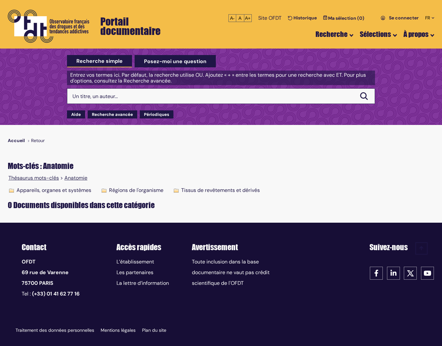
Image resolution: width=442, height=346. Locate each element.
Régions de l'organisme (136, 190)
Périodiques (156, 114)
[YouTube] (427, 272)
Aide (76, 114)
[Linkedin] (393, 272)
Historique (305, 18)
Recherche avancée (112, 114)
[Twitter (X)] (410, 272)
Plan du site (154, 330)
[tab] (99, 61)
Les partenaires (134, 272)
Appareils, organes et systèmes (54, 190)
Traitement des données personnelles (55, 330)
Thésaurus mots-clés (33, 178)
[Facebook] (376, 272)
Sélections (375, 34)
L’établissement (135, 261)
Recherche (331, 34)
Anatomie (75, 178)
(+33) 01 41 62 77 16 (56, 293)
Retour (38, 140)
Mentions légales (118, 330)
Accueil (16, 140)
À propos (415, 34)
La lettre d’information (142, 283)
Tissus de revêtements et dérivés (220, 190)
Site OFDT (270, 18)
